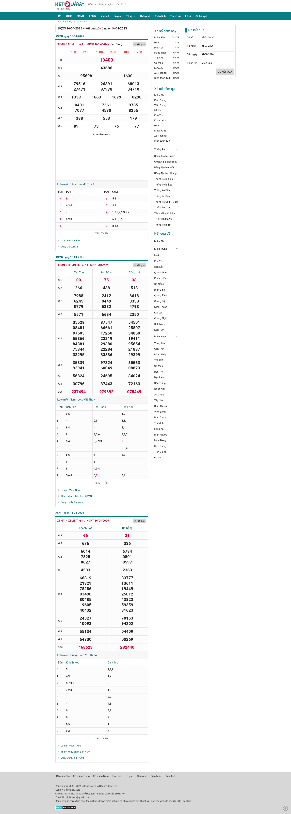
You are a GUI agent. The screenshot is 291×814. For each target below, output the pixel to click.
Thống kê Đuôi (162, 196)
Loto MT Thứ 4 (88, 655)
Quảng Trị (159, 301)
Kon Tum (159, 115)
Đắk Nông (159, 324)
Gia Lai (158, 312)
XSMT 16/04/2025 (98, 520)
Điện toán (156, 776)
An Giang (159, 394)
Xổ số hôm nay (165, 31)
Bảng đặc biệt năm (164, 156)
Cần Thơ (79, 272)
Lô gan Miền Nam (70, 490)
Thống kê (145, 16)
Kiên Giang (160, 100)
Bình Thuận (160, 406)
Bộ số (190, 37)
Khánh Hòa (85, 528)
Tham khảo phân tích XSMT (76, 751)
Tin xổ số (175, 16)
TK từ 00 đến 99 (163, 219)
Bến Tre (158, 371)
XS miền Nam (101, 776)
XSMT (80, 16)
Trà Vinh (159, 423)
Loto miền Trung (67, 655)
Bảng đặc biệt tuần (164, 167)
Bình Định (159, 289)
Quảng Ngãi (160, 318)
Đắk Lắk (158, 266)
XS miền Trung (81, 776)
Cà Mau (158, 62)
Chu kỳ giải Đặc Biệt (165, 161)
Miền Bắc (159, 37)
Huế (156, 42)
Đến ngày (192, 54)
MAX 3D (158, 67)
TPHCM (158, 57)
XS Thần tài (160, 72)
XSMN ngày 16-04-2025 (69, 257)
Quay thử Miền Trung (72, 757)
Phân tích (160, 16)
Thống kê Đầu (162, 190)
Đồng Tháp (160, 52)
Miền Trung (160, 248)
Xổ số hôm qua (165, 89)
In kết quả (139, 44)
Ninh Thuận (160, 306)
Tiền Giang (160, 105)
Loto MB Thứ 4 (85, 184)
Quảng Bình (160, 295)
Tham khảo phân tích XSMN (76, 496)
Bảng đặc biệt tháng (165, 173)
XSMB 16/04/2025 (98, 44)
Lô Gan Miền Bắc (70, 240)
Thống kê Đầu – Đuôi (166, 201)
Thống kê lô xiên (163, 178)
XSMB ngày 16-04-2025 (69, 36)
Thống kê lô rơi (162, 224)
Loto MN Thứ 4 (87, 399)
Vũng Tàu (159, 343)
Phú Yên (158, 47)
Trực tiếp (117, 776)
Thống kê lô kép (163, 184)
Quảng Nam (160, 272)
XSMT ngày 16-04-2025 (69, 512)
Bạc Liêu (159, 377)
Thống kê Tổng (162, 207)
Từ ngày (191, 45)
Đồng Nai (134, 272)
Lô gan (117, 16)
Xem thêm (101, 233)
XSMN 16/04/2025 (98, 265)
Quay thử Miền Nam (72, 502)
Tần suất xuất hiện (164, 213)
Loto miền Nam (66, 399)
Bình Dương (160, 417)
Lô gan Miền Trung (71, 745)
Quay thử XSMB (69, 246)
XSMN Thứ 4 (76, 265)
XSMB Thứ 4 (75, 44)
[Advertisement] (102, 157)
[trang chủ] (69, 9)
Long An (159, 428)
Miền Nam (160, 336)
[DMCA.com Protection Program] (65, 808)
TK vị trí (130, 16)
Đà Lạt (157, 110)
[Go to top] (286, 809)
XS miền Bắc (62, 776)
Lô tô (188, 16)
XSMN (92, 16)
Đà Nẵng (127, 528)
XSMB (69, 16)
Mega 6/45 (160, 130)
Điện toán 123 (162, 77)
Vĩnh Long (160, 411)
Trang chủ (60, 21)
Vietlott (105, 16)
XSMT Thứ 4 (75, 520)
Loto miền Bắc (65, 184)
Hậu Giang (160, 440)
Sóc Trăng (106, 272)
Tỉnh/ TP (192, 62)
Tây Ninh (159, 400)
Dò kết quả (225, 71)
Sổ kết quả (201, 16)
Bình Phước (160, 434)
